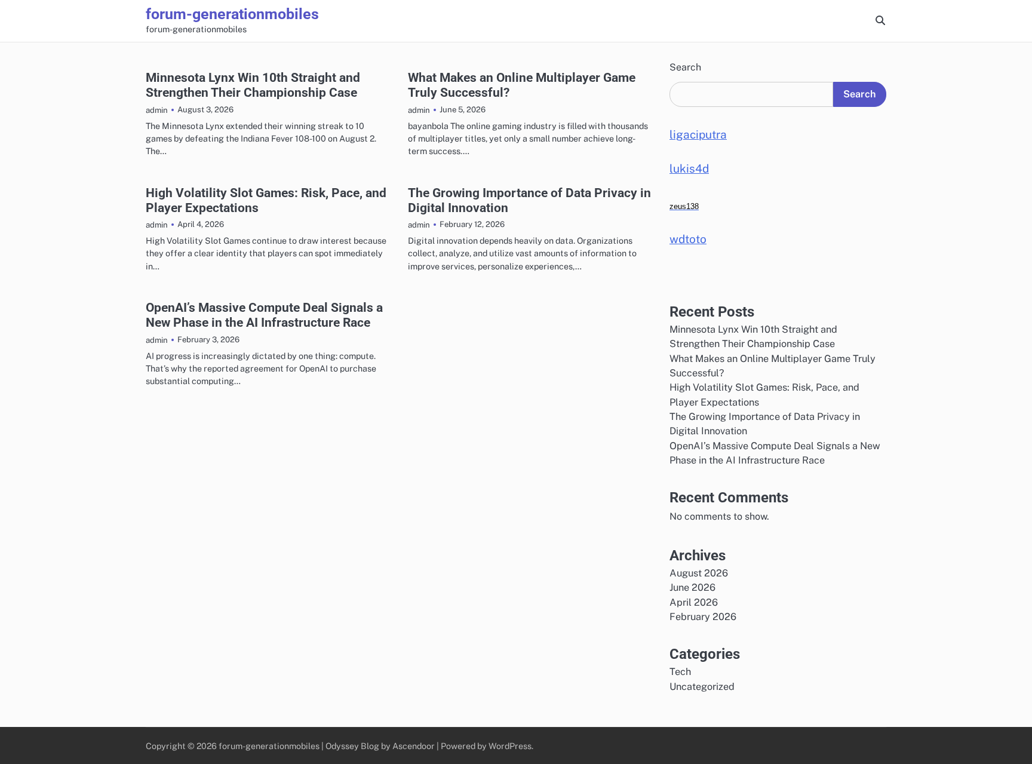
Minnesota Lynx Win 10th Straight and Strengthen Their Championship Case (253, 85)
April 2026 (693, 602)
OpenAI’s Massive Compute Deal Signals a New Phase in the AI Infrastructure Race (264, 315)
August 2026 (698, 573)
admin (157, 110)
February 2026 (702, 616)
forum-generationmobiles (232, 14)
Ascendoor (413, 746)
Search (685, 67)
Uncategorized (702, 686)
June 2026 (692, 587)
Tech (680, 671)
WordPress (510, 746)
